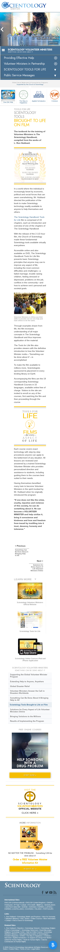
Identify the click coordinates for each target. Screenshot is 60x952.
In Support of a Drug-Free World (39, 938)
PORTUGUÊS (48, 909)
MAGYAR (17, 907)
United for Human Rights (13, 940)
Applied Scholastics (39, 101)
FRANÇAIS (9, 905)
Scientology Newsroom (30, 930)
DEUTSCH (9, 907)
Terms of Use (25, 949)
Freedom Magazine (11, 936)
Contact (8, 920)
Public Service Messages (19, 75)
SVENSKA (32, 907)
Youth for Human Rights (31, 940)
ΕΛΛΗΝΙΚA (29, 909)
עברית (16, 905)
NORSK (25, 907)
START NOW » (30, 775)
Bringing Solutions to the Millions (25, 716)
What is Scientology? (13, 930)
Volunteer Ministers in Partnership (24, 64)
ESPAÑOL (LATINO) (45, 907)
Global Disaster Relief (20, 686)
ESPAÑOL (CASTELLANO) (14, 909)
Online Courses (36, 918)
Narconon (8, 938)
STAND (22, 936)
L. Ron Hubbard (10, 917)
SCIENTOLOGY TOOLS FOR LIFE (25, 69)
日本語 (23, 905)
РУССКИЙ (31, 905)
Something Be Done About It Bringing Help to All (29, 699)
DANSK (49, 902)
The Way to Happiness (23, 101)
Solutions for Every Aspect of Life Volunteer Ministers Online (30, 710)
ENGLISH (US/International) (14, 902)
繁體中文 (40, 905)
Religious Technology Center (15, 932)
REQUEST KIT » (30, 868)
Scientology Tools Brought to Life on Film (29, 705)
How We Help (8, 102)
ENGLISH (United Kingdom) (35, 902)
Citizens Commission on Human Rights (26, 940)
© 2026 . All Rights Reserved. (26, 947)
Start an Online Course (34, 932)
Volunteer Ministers (12, 918)
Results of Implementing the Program (27, 721)
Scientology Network (32, 928)
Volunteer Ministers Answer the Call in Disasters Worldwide (27, 692)
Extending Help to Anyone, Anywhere (27, 681)
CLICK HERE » (30, 813)
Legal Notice (35, 949)
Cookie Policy (14, 949)
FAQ (22, 918)
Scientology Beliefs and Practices (29, 917)
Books (27, 918)
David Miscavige (45, 930)
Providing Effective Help (19, 58)
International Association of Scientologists (33, 934)
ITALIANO (38, 909)
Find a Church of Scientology (23, 920)
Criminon (47, 936)
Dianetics (20, 928)
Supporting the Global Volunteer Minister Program (28, 676)
